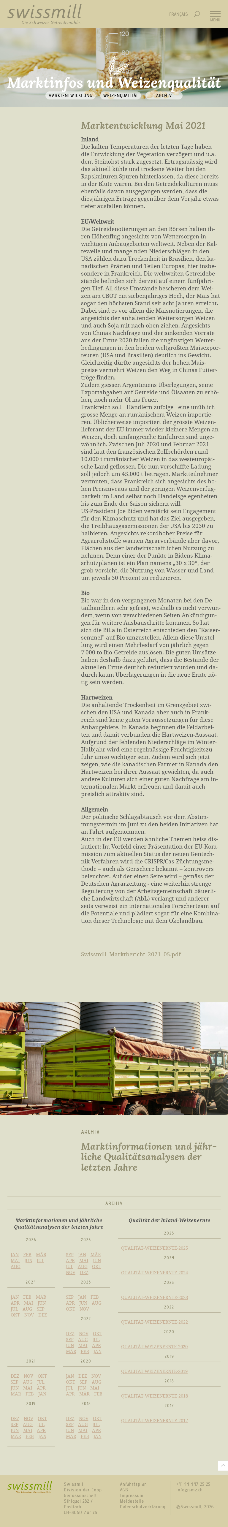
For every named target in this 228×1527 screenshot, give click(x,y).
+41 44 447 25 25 (193, 1484)
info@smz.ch (189, 1490)
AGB (124, 1490)
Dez (84, 1272)
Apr (70, 1260)
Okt (96, 1266)
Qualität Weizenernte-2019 (154, 1371)
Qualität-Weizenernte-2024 (154, 1273)
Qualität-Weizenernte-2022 (154, 1322)
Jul (40, 1260)
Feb (27, 1254)
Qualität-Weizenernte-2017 (154, 1420)
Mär (41, 1254)
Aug (15, 1266)
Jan (15, 1254)
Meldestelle (132, 1501)
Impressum (131, 1495)
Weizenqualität (120, 95)
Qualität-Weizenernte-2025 (154, 1248)
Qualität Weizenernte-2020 (154, 1346)
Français (178, 14)
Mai (15, 1260)
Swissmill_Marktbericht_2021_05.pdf (131, 954)
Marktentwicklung (70, 95)
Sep (70, 1254)
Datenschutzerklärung (142, 1506)
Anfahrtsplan (133, 1484)
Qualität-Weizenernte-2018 (154, 1396)
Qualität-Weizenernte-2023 (154, 1297)
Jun (28, 1260)
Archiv (164, 95)
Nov (70, 1272)
